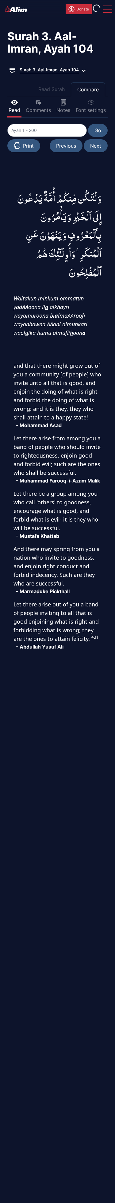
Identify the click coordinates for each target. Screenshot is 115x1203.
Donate (82, 9)
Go (97, 130)
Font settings (91, 110)
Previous (66, 146)
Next (95, 146)
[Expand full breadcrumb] (12, 69)
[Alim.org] (18, 9)
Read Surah (51, 89)
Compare (88, 89)
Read (14, 110)
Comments (38, 110)
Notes (63, 110)
